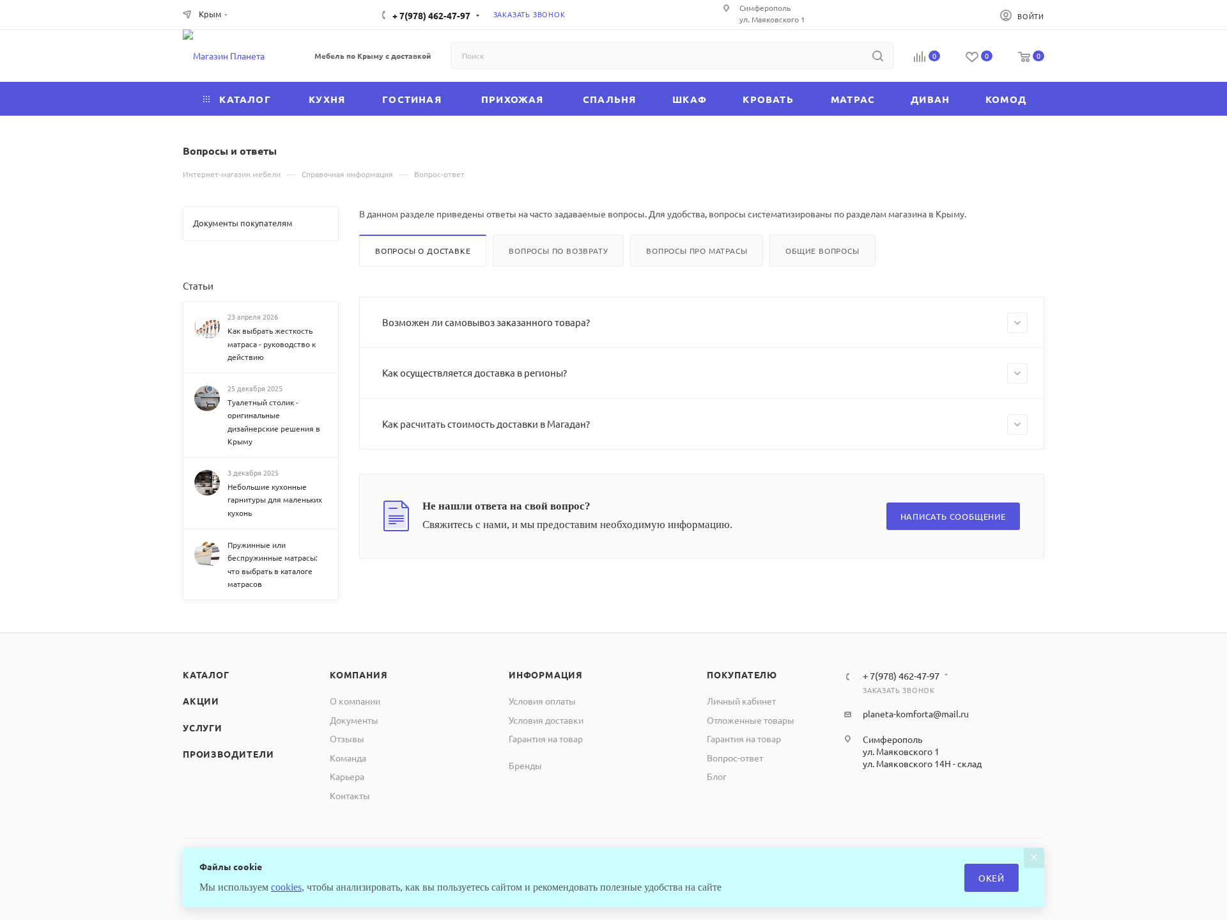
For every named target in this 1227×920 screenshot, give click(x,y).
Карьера (347, 776)
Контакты (350, 795)
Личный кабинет (741, 700)
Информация (546, 674)
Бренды (525, 765)
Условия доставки (546, 720)
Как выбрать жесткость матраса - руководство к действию (272, 343)
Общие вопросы (822, 251)
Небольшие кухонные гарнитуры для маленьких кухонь (275, 499)
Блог (717, 776)
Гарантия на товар (546, 738)
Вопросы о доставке (422, 251)
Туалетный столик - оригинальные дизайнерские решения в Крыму (274, 422)
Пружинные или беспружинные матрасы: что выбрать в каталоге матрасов (273, 564)
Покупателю (742, 674)
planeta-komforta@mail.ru (916, 713)
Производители (228, 754)
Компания (358, 674)
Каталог (206, 674)
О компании (355, 700)
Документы (354, 720)
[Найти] (877, 55)
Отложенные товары (750, 720)
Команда (348, 757)
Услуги (202, 727)
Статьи (198, 285)
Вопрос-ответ (735, 757)
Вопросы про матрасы (696, 251)
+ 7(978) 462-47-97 (431, 15)
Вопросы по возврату (558, 251)
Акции (201, 700)
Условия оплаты (542, 700)
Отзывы (347, 738)
